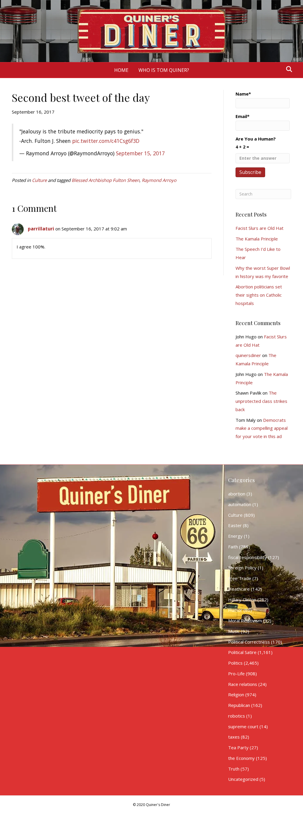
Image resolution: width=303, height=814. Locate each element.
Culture (39, 180)
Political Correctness (249, 642)
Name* (243, 94)
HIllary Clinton (242, 600)
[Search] (287, 69)
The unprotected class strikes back (261, 401)
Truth (233, 769)
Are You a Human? (256, 143)
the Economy (241, 758)
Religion (236, 694)
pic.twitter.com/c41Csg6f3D (105, 140)
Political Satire (242, 652)
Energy (235, 536)
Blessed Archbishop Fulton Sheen (105, 180)
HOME (121, 70)
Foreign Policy (242, 568)
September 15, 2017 (140, 153)
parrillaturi (41, 228)
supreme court (243, 726)
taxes (234, 737)
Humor (235, 610)
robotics (236, 716)
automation (239, 504)
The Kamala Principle (257, 239)
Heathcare (239, 589)
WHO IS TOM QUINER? (163, 70)
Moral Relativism (245, 621)
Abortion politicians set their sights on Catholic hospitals (259, 295)
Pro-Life (236, 673)
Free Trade (239, 578)
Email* (242, 116)
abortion (236, 494)
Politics (235, 663)
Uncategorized (243, 779)
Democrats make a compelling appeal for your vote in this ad (262, 428)
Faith (233, 547)
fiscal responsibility (247, 557)
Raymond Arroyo (159, 180)
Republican (239, 705)
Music (234, 631)
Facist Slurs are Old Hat (259, 228)
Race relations (242, 684)
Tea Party (238, 747)
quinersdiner (248, 355)
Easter (235, 525)
